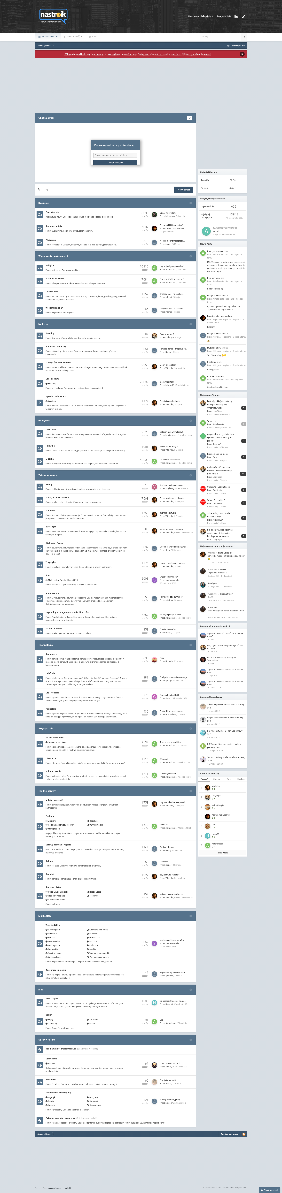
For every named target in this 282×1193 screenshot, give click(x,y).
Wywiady (52, 401)
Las (161, 1020)
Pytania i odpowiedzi (56, 396)
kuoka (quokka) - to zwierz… (172, 529)
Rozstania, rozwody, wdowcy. (61, 825)
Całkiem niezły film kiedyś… (172, 432)
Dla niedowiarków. (168, 629)
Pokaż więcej (222, 853)
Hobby (49, 484)
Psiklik (51, 1101)
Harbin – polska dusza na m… (173, 563)
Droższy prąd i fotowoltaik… (172, 294)
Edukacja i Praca (54, 543)
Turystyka (51, 562)
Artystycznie (45, 728)
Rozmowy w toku (54, 226)
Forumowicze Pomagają (58, 1092)
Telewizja (50, 446)
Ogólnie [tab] (241, 779)
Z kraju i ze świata (55, 278)
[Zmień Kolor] (243, 16)
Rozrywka (44, 420)
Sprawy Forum (46, 1039)
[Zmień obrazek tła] (236, 16)
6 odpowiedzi (223, 562)
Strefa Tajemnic (54, 628)
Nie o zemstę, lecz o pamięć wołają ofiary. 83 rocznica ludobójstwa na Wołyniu (220, 533)
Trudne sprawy (47, 791)
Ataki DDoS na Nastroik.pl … (172, 1063)
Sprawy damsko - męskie (58, 844)
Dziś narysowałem (168, 774)
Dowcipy (50, 333)
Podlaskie (93, 945)
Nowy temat (184, 190)
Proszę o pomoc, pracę (170, 1100)
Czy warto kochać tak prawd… (173, 802)
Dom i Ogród (52, 998)
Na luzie (43, 324)
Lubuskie (93, 934)
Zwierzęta (51, 526)
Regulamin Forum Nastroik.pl (61, 1049)
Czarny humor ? (167, 334)
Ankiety (51, 1063)
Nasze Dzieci (95, 892)
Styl (37, 1188)
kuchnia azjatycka (168, 513)
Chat (95, 36)
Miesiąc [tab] (216, 779)
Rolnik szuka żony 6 (169, 447)
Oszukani (93, 821)
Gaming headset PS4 (169, 695)
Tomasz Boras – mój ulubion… (173, 349)
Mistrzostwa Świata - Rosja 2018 (63, 580)
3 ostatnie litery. (167, 382)
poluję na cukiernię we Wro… (172, 940)
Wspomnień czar (54, 308)
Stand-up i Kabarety (56, 346)
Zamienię (52, 1023)
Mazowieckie (54, 941)
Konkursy (52, 383)
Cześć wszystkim (168, 213)
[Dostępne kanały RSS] (244, 1134)
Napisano (234, 337)
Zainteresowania (47, 475)
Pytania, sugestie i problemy (60, 1118)
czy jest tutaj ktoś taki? (170, 875)
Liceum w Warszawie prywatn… (174, 547)
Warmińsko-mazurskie (99, 953)
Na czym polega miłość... (171, 615)
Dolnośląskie (54, 930)
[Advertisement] (115, 85)
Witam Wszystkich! (216, 500)
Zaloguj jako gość (115, 162)
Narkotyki (164, 825)
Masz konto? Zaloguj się (200, 16)
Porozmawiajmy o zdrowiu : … (173, 498)
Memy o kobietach (168, 365)
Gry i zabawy (52, 379)
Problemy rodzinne (56, 896)
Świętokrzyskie (55, 953)
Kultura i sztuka (54, 771)
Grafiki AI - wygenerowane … (172, 711)
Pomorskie (53, 949)
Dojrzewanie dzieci (56, 900)
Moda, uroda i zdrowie (57, 497)
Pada (162, 658)
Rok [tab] (229, 779)
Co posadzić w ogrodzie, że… (173, 1001)
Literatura (51, 758)
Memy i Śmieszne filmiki (58, 362)
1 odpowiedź (226, 576)
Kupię (50, 1019)
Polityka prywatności (52, 1188)
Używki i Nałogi (96, 825)
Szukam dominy (167, 847)
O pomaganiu (95, 1105)
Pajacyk (51, 1097)
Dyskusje (43, 203)
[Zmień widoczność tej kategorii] (190, 203)
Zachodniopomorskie (99, 957)
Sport (48, 575)
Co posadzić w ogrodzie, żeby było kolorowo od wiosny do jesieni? (220, 437)
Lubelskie (52, 934)
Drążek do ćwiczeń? (169, 577)
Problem (50, 816)
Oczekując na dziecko (58, 892)
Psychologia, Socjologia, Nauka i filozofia (67, 612)
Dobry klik (93, 1097)
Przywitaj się (52, 212)
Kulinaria (50, 510)
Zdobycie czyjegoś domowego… (174, 677)
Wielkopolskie (54, 957)
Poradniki (51, 1079)
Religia (49, 861)
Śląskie (92, 949)
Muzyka (50, 459)
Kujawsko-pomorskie (98, 930)
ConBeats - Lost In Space (218, 487)
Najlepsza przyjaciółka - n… (172, 894)
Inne (40, 989)
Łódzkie (51, 937)
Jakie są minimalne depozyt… (173, 485)
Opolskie (93, 941)
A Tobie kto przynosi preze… (172, 241)
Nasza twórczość (54, 737)
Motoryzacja (52, 593)
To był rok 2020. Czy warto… (172, 309)
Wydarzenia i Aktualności (53, 256)
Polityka (50, 265)
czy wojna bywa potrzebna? (172, 266)
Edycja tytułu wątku (168, 1080)
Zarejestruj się (224, 16)
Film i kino (51, 429)
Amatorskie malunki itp (170, 742)
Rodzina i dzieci (54, 887)
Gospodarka (52, 291)
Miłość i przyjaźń (54, 800)
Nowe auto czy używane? (171, 597)
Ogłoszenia (51, 1058)
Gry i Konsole (52, 692)
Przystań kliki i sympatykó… (172, 225)
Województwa (53, 925)
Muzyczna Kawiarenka (170, 460)
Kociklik (51, 1105)
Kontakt (67, 1188)
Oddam (92, 1023)
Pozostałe (51, 709)
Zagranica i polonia (56, 970)
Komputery (51, 654)
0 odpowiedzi (227, 587)
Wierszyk (164, 759)
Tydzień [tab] (204, 779)
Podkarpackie (54, 945)
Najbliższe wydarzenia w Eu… (173, 972)
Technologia (45, 645)
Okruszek (93, 1101)
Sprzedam (94, 1019)
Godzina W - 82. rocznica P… (172, 279)
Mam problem (54, 829)
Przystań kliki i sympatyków (219, 316)
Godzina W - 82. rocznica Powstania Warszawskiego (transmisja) (219, 470)
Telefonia (50, 673)
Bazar (49, 1015)
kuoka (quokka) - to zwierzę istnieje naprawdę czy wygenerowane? (219, 404)
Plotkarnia (51, 240)
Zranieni (52, 821)
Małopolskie (94, 937)
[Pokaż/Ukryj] (189, 118)
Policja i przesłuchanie (170, 401)
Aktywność (73, 36)
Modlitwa (164, 862)
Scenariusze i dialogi (57, 742)
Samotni (50, 874)
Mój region (44, 915)
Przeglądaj (48, 36)
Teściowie (93, 896)
